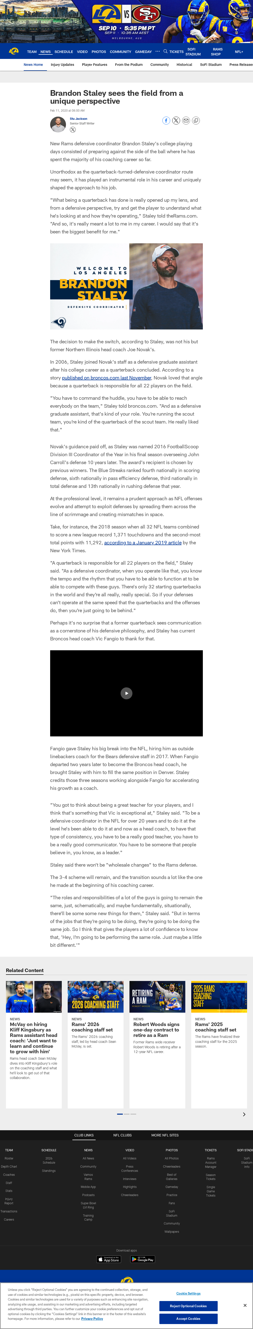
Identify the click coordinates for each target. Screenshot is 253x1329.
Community (88, 1166)
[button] (126, 693)
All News (88, 1158)
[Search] (166, 51)
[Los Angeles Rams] (126, 1282)
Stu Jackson (78, 118)
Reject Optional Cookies (188, 1306)
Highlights (130, 1186)
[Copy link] (196, 121)
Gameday (172, 1186)
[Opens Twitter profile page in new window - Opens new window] (73, 130)
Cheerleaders (129, 1195)
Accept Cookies (188, 1319)
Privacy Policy (92, 1319)
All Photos (172, 1158)
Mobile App (88, 1186)
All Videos (129, 1158)
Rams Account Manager (210, 1162)
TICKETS (211, 1150)
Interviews (129, 1178)
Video (130, 1150)
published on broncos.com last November (106, 377)
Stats (8, 1190)
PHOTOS (172, 1150)
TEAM (9, 1150)
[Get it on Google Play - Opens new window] (143, 1262)
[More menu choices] (158, 51)
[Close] (245, 1305)
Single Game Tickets (210, 1191)
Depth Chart (9, 1166)
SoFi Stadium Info (247, 1162)
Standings (49, 1170)
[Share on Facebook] (166, 123)
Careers (9, 1219)
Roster (9, 1158)
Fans (172, 1203)
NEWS (88, 1150)
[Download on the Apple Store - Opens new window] (109, 1260)
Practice (172, 1195)
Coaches (9, 1174)
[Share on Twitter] (176, 123)
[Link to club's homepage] (13, 51)
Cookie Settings (188, 1293)
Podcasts (88, 1195)
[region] (126, 1305)
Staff (9, 1182)
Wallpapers (172, 1231)
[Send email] (186, 123)
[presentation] (245, 1115)
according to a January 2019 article (143, 542)
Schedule (49, 1150)
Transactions (8, 1211)
